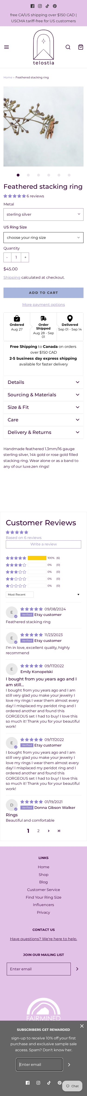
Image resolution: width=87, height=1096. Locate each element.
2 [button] (38, 831)
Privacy (43, 912)
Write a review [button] (43, 544)
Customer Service (43, 890)
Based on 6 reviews (24, 537)
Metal (8, 204)
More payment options (43, 304)
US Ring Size (15, 227)
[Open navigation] (6, 47)
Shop (43, 874)
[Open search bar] (67, 47)
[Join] (77, 969)
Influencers (43, 905)
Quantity (11, 248)
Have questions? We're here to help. (43, 939)
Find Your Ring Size (43, 897)
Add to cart (43, 293)
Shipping (11, 277)
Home (7, 77)
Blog (43, 882)
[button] (43, 127)
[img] (32, 609)
